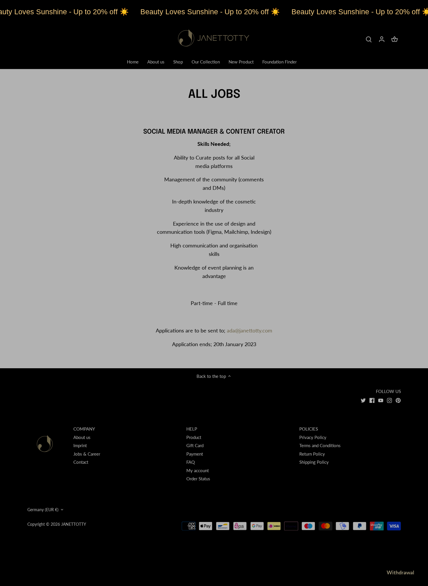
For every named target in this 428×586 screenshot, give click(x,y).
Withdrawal (400, 572)
